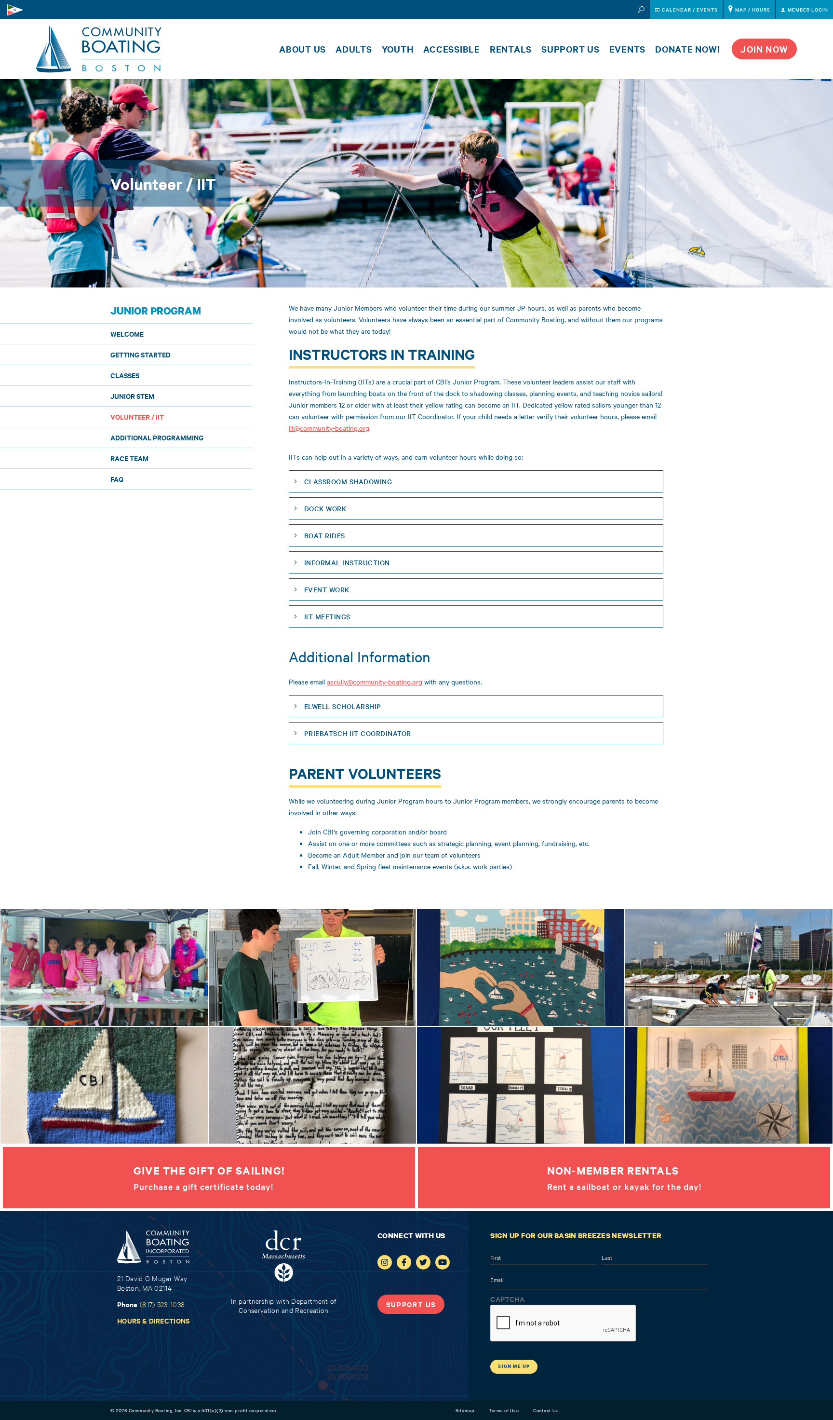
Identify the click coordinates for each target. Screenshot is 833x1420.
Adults (354, 49)
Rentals (511, 49)
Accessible (451, 49)
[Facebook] (404, 1262)
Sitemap (465, 1410)
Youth (398, 49)
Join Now (764, 49)
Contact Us (546, 1410)
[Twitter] (423, 1262)
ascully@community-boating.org (374, 681)
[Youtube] (442, 1262)
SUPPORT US (411, 1304)
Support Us (570, 49)
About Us (302, 49)
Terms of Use (504, 1410)
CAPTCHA (507, 1299)
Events (627, 49)
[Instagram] (384, 1262)
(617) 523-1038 (162, 1304)
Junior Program (155, 310)
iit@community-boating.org (329, 428)
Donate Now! (687, 49)
